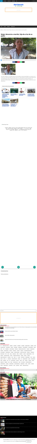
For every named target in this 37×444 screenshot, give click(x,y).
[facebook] (32, 1)
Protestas (26, 360)
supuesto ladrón (6, 365)
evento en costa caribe (23, 352)
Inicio (1, 26)
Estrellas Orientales (16, 352)
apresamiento (8, 347)
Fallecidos (28, 352)
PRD (23, 360)
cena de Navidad (30, 347)
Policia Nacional (13, 360)
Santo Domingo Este (17, 363)
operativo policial (25, 358)
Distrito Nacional (6, 350)
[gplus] (35, 1)
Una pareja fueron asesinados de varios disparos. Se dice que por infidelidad (17, 419)
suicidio (2, 365)
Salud (19, 362)
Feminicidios (32, 352)
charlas (35, 347)
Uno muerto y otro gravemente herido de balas (12, 427)
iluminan (25, 355)
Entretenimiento (8, 352)
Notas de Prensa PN (14, 358)
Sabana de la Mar (15, 362)
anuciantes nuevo (3, 347)
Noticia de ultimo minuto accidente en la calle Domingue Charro (15, 431)
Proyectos (30, 360)
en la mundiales (3, 352)
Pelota (1, 360)
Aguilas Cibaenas (27, 345)
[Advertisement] (18, 302)
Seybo (26, 363)
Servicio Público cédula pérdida (9, 335)
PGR (7, 360)
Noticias (19, 358)
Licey (12, 357)
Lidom (14, 357)
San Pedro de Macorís (28, 362)
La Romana (9, 357)
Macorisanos (22, 357)
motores (34, 357)
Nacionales (9, 358)
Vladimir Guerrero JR (25, 365)
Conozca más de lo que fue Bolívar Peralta (11, 331)
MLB (31, 357)
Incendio (28, 355)
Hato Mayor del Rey (6, 355)
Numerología (13, 26)
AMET (35, 345)
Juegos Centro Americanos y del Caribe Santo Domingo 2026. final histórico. (16, 339)
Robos (11, 362)
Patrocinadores (33, 358)
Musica (4, 358)
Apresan (12, 347)
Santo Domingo (11, 363)
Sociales (29, 363)
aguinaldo (32, 345)
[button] (13, 62)
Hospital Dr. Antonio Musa (16, 355)
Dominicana (14, 350)
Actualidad (22, 345)
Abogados (11, 345)
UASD (14, 365)
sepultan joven (22, 363)
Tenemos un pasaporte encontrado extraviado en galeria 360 (14, 423)
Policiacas (17, 360)
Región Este (2, 362)
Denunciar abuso (4, 437)
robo (8, 362)
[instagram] (36, 1)
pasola (29, 358)
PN (9, 360)
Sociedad (32, 363)
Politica (21, 360)
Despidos (2, 350)
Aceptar (28, 441)
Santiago (7, 363)
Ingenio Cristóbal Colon (3, 357)
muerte (1, 358)
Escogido (12, 352)
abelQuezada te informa (6, 345)
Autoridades (15, 347)
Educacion (22, 350)
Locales (5, 26)
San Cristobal (23, 362)
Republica (6, 362)
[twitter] (33, 1)
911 (1, 345)
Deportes (8, 26)
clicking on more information (20, 441)
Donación (18, 350)
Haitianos (2, 355)
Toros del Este (10, 365)
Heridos (11, 355)
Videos (21, 365)
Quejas (33, 360)
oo (21, 358)
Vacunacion (17, 365)
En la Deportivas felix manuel (28, 350)
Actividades (18, 345)
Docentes (10, 350)
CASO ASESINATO (25, 347)
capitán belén (20, 347)
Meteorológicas (27, 357)
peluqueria (4, 360)
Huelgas (22, 355)
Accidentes (15, 345)
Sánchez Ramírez (3, 363)
